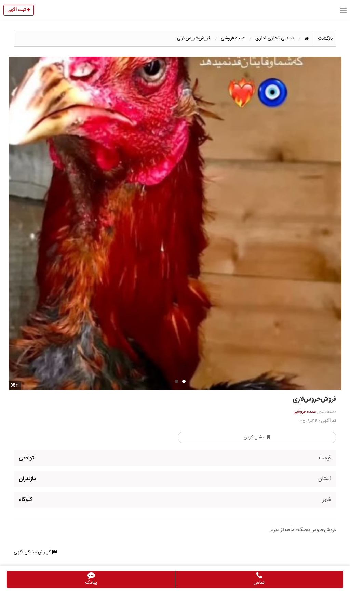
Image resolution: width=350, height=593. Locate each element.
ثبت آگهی (17, 10)
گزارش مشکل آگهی (33, 552)
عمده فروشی (304, 412)
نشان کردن (254, 437)
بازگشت (325, 39)
